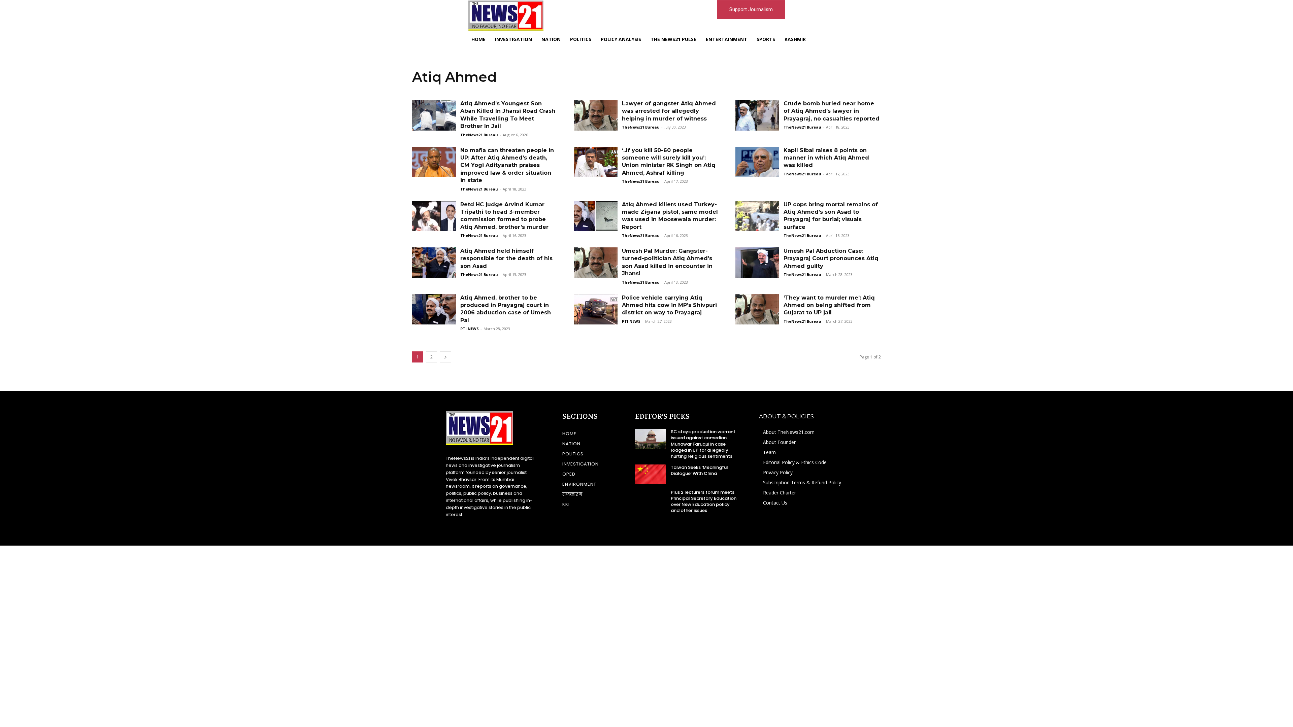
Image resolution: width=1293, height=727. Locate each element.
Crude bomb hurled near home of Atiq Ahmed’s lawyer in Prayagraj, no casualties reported (832, 111)
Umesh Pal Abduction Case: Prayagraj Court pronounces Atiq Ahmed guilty (831, 258)
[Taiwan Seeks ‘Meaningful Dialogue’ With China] (650, 474)
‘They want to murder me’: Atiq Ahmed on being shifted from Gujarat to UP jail (829, 305)
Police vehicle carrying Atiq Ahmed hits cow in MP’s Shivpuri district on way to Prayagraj (669, 305)
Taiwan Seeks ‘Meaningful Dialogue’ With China (699, 470)
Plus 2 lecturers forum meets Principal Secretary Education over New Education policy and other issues (703, 501)
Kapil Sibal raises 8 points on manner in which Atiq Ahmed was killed (826, 158)
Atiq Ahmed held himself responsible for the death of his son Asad (506, 258)
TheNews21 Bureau (479, 134)
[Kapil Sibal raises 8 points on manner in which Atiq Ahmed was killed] (757, 162)
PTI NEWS (469, 328)
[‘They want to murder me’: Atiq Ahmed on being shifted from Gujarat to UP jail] (757, 309)
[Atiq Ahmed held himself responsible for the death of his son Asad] (434, 262)
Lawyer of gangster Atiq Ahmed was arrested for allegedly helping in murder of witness (669, 111)
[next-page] (445, 356)
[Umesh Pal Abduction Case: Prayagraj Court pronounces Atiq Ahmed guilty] (757, 262)
